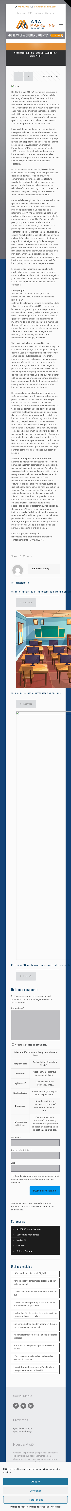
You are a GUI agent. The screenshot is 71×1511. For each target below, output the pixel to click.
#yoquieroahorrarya (22, 1428)
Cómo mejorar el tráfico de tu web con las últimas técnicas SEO (33, 1358)
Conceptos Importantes (28, 1234)
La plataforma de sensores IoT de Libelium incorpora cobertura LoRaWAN (34, 1368)
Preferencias (35, 1499)
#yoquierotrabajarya (22, 1431)
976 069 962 (23, 6)
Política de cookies (19, 1507)
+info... (46, 1065)
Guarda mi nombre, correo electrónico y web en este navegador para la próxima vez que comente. (35, 1179)
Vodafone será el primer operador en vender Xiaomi (35, 1347)
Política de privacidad (39, 1507)
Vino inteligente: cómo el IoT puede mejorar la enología (35, 1336)
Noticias (39, 13)
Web (13, 1163)
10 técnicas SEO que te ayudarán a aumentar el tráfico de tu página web (35, 1304)
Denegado (36, 1490)
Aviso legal (56, 1507)
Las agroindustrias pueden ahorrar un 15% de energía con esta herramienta (35, 1325)
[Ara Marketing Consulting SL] (35, 24)
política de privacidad (35, 1045)
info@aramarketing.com (44, 6)
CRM (30, 13)
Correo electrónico (21, 1150)
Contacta (49, 13)
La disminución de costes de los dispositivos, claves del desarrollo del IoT (35, 1315)
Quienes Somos (24, 1251)
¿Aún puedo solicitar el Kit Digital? (30, 1273)
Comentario (17, 1008)
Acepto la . (31, 1045)
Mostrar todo (51, 76)
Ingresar (21, 13)
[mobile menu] (61, 23)
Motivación (22, 1240)
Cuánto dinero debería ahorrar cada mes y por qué (36, 693)
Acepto (35, 1481)
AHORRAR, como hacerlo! (29, 1229)
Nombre (16, 1137)
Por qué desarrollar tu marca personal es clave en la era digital (35, 1282)
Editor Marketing (40, 568)
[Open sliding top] (67, 3)
